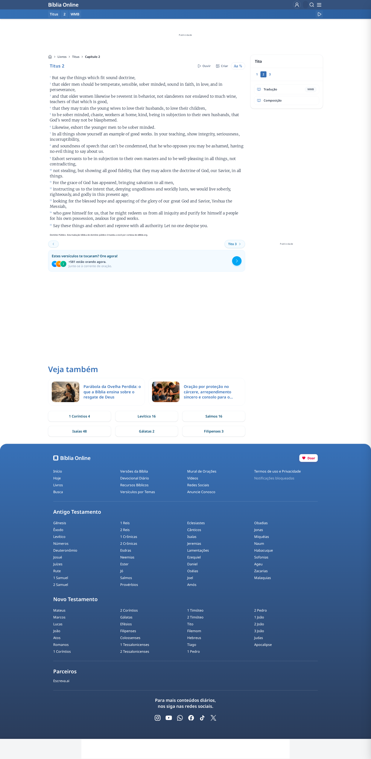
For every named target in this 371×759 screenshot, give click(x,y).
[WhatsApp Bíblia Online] (179, 717)
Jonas (258, 529)
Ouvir (206, 66)
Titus (75, 57)
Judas (258, 637)
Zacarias (261, 571)
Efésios (126, 624)
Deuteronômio (65, 550)
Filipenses (128, 631)
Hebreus (194, 637)
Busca (58, 492)
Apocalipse (263, 644)
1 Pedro (193, 651)
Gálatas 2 (146, 431)
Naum (259, 543)
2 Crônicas (128, 543)
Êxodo (58, 529)
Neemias (127, 557)
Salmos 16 (213, 416)
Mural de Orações (201, 471)
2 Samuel (60, 584)
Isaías (191, 536)
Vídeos (192, 478)
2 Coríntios (129, 610)
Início (57, 471)
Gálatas (126, 617)
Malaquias (262, 577)
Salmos (126, 577)
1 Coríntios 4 (79, 416)
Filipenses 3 (214, 431)
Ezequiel (194, 557)
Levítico (59, 536)
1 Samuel (60, 577)
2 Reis (125, 529)
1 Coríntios (62, 651)
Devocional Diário (134, 478)
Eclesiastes (196, 523)
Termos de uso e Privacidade (277, 471)
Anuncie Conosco (201, 492)
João (56, 631)
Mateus (59, 610)
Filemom (194, 631)
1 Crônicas (128, 536)
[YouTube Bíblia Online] (168, 717)
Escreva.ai (61, 680)
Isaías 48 (79, 431)
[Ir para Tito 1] (53, 244)
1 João (259, 617)
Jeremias (194, 543)
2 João (259, 624)
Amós (191, 584)
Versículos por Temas (137, 492)
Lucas (57, 624)
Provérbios (129, 584)
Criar (224, 66)
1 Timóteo (195, 610)
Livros (62, 57)
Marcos (59, 617)
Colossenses (130, 637)
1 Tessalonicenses (134, 644)
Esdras (125, 550)
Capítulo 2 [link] (92, 57)
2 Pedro (260, 610)
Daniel (192, 564)
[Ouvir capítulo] (319, 14)
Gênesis (59, 523)
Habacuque (263, 550)
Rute (57, 571)
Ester (124, 564)
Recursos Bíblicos (134, 485)
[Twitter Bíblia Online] (213, 717)
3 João (259, 631)
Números (60, 543)
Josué (57, 557)
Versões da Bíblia (134, 471)
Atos (57, 637)
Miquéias (261, 536)
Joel (190, 577)
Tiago (191, 644)
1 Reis (125, 523)
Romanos (61, 644)
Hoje (57, 478)
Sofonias (261, 557)
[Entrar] (297, 5)
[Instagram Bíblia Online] (157, 717)
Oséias (192, 571)
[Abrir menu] (319, 5)
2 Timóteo (195, 617)
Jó (121, 571)
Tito (190, 624)
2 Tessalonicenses (134, 651)
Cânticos (194, 529)
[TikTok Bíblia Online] (202, 717)
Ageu (258, 564)
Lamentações (198, 550)
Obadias (261, 523)
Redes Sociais (198, 485)
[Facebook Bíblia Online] (191, 717)
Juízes (57, 564)
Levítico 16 (147, 416)
